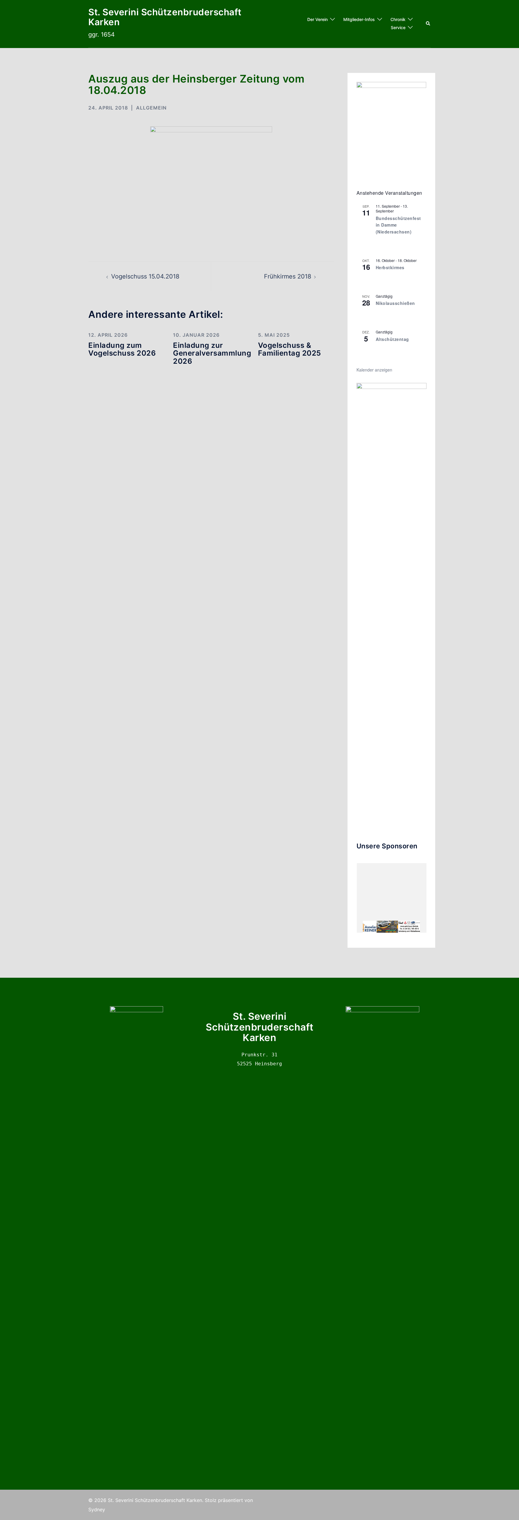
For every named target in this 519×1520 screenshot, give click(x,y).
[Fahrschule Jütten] (387, 927)
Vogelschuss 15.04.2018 (145, 276)
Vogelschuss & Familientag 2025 (289, 349)
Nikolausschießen (395, 303)
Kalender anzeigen (374, 370)
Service (398, 27)
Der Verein (317, 19)
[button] (428, 23)
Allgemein (151, 108)
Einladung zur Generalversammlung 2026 (212, 353)
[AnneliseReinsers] (365, 927)
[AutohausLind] (409, 927)
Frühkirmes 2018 (287, 276)
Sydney (96, 1509)
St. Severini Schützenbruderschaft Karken (164, 17)
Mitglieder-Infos (359, 19)
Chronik (397, 19)
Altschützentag (392, 339)
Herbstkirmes (390, 267)
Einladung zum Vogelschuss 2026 (122, 349)
